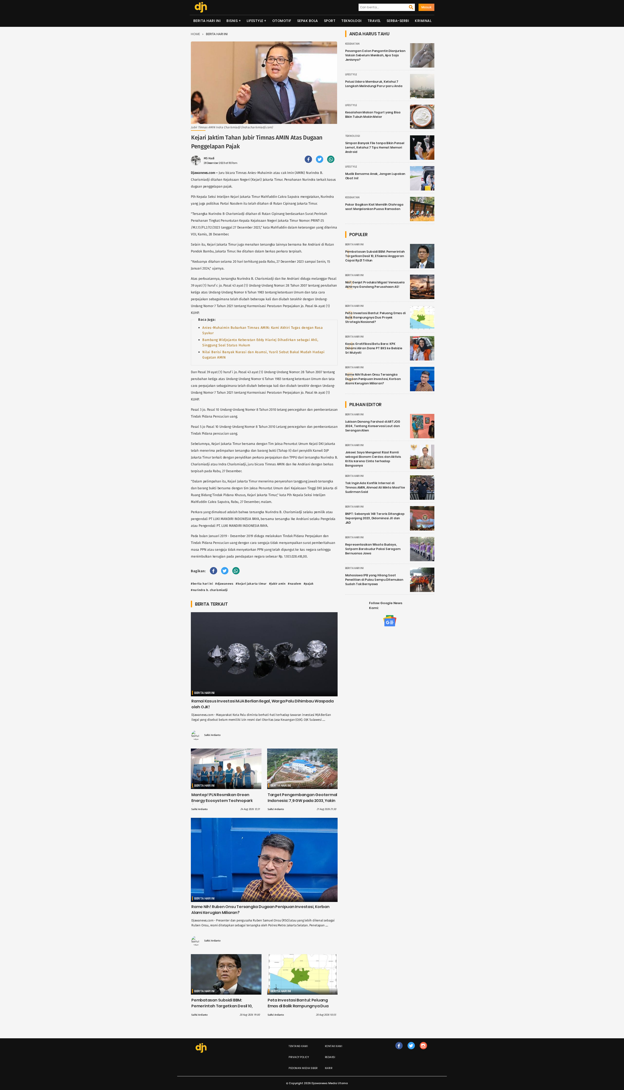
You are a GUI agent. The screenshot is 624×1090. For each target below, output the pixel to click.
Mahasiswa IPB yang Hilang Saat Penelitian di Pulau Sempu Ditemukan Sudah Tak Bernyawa (374, 579)
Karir (328, 1068)
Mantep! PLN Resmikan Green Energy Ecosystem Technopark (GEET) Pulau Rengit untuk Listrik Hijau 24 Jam (222, 803)
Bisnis (232, 20)
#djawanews (224, 583)
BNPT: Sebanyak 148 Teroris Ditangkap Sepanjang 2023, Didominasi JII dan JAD (375, 518)
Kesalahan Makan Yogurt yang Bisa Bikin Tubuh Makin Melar (372, 114)
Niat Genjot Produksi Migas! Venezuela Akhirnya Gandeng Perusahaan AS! (375, 284)
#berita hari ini (202, 583)
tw (411, 1050)
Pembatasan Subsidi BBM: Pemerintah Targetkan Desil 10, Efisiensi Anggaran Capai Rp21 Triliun (222, 1008)
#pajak (309, 583)
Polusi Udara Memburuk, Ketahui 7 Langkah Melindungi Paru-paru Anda (373, 84)
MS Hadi (209, 158)
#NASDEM (294, 583)
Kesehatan (352, 44)
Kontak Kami (333, 1046)
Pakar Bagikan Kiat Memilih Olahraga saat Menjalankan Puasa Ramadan (374, 206)
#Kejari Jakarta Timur (251, 583)
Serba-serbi (398, 20)
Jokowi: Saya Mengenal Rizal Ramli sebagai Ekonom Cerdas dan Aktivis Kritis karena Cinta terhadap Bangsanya (373, 459)
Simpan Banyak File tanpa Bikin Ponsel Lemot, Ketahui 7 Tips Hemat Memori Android (374, 147)
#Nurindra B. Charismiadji (209, 590)
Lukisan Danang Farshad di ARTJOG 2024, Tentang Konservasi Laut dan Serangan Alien (372, 426)
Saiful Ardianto (212, 735)
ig (423, 1050)
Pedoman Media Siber (303, 1068)
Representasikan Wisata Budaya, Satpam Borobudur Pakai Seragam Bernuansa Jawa (372, 548)
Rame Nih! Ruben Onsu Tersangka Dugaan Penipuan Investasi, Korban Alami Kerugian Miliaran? (373, 378)
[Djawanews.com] (201, 7)
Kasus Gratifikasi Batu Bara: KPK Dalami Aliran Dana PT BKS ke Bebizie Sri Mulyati (373, 348)
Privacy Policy (299, 1057)
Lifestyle (255, 20)
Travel (374, 20)
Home (195, 34)
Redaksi (330, 1057)
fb (399, 1050)
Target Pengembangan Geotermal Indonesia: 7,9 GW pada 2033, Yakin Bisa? (302, 800)
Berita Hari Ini (207, 20)
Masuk (426, 7)
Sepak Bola (307, 20)
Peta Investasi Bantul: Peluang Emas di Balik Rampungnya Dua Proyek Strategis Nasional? (298, 1006)
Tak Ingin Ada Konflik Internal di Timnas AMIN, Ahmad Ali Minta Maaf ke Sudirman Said (375, 487)
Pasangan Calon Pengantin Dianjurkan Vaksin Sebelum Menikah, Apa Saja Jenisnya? (375, 55)
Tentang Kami (298, 1046)
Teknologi (351, 20)
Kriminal (423, 20)
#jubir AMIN (277, 583)
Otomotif (281, 20)
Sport (330, 20)
